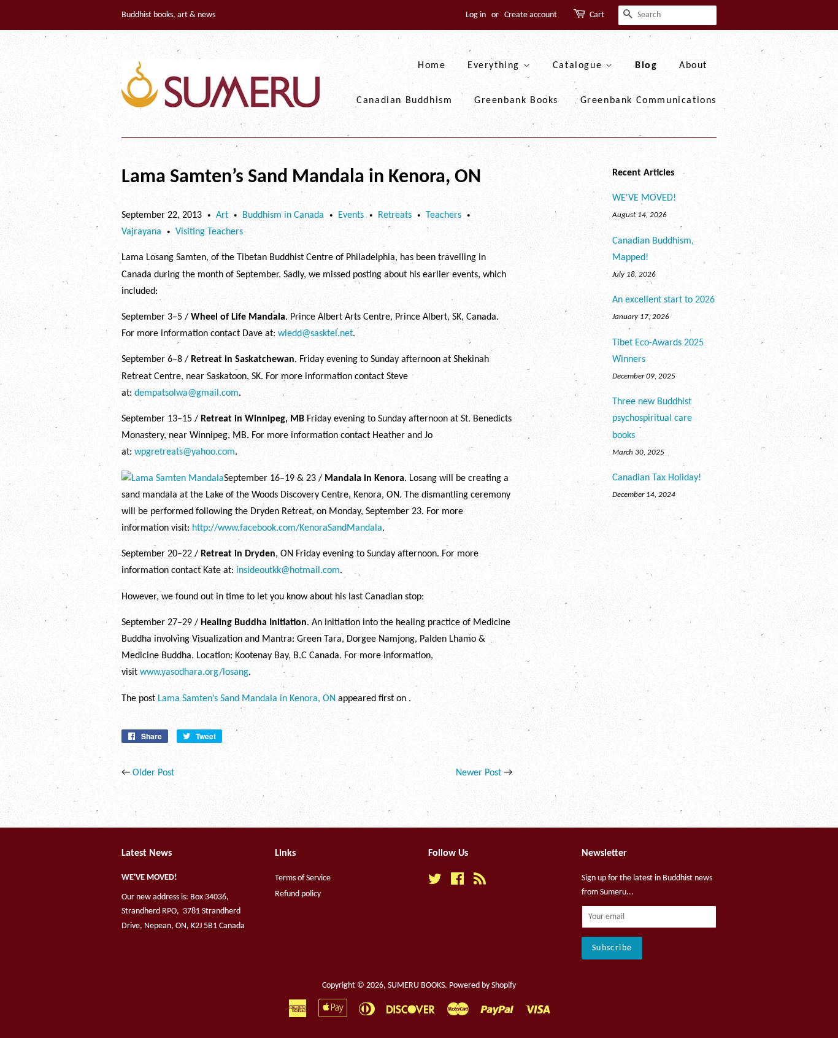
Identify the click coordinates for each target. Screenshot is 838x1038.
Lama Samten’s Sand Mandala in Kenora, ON (247, 699)
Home (431, 66)
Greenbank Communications (648, 101)
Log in (476, 15)
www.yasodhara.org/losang (194, 672)
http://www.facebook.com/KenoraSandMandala (287, 528)
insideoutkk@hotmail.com (288, 570)
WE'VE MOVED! (644, 198)
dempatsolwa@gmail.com (186, 393)
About (693, 66)
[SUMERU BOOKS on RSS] (479, 882)
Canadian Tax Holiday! (656, 478)
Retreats (395, 215)
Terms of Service (303, 878)
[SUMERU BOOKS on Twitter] (435, 882)
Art (222, 215)
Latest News (146, 853)
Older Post (153, 773)
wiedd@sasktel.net (315, 334)
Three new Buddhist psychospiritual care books (652, 418)
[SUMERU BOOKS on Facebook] (457, 882)
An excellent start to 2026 (663, 300)
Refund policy (298, 894)
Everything (495, 66)
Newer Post (478, 773)
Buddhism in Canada (283, 215)
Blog (646, 66)
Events (351, 215)
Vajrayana (141, 232)
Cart (597, 15)
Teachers (443, 215)
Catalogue (579, 66)
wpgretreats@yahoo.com (184, 452)
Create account (530, 15)
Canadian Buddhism (404, 101)
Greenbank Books (516, 101)
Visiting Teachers (209, 232)
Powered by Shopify (482, 986)
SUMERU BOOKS (416, 986)
